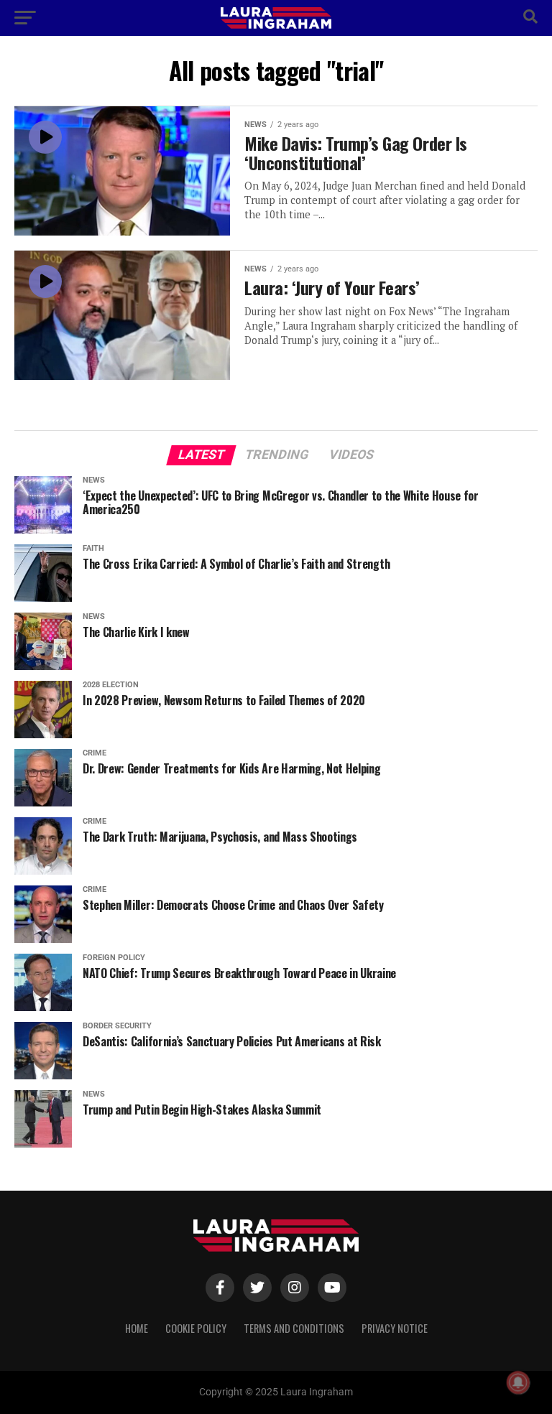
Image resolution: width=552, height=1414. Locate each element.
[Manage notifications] (518, 1382)
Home (136, 1328)
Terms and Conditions (294, 1328)
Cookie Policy (195, 1328)
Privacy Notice (395, 1328)
